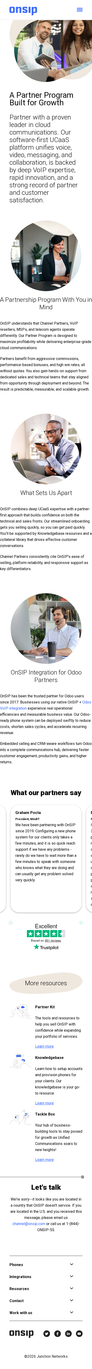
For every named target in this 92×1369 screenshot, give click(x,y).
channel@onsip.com (29, 1224)
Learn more (44, 1046)
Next (81, 923)
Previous (10, 923)
